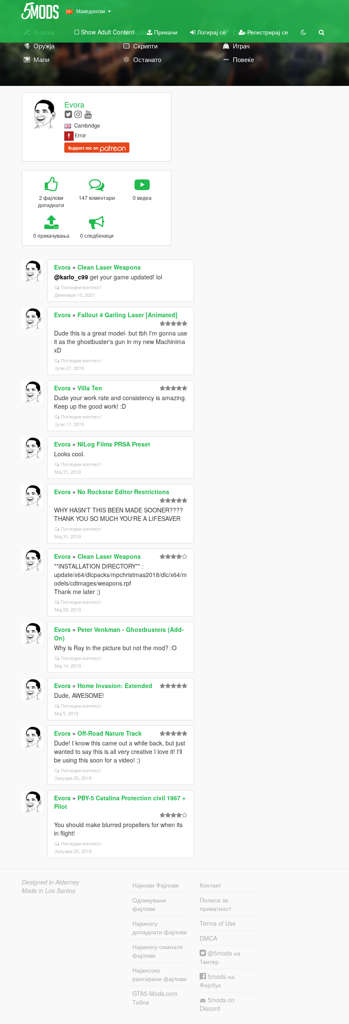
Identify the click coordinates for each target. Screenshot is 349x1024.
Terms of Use (218, 923)
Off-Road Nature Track (109, 733)
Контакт (210, 885)
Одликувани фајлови (149, 904)
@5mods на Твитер (220, 957)
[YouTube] (88, 114)
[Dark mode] (303, 32)
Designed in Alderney (50, 882)
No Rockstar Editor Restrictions (123, 491)
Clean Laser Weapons (109, 267)
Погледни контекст (81, 287)
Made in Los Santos (48, 890)
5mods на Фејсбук (217, 980)
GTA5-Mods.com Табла (154, 997)
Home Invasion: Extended (114, 685)
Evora (74, 104)
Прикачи (164, 32)
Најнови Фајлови (155, 885)
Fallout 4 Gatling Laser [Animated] (127, 314)
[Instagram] (78, 114)
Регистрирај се (267, 32)
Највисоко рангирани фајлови (159, 974)
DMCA (208, 938)
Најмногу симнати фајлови (157, 950)
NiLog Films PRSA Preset (113, 444)
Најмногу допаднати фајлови (159, 927)
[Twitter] (68, 114)
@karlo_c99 (71, 277)
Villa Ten (89, 388)
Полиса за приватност (215, 904)
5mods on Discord (217, 1004)
